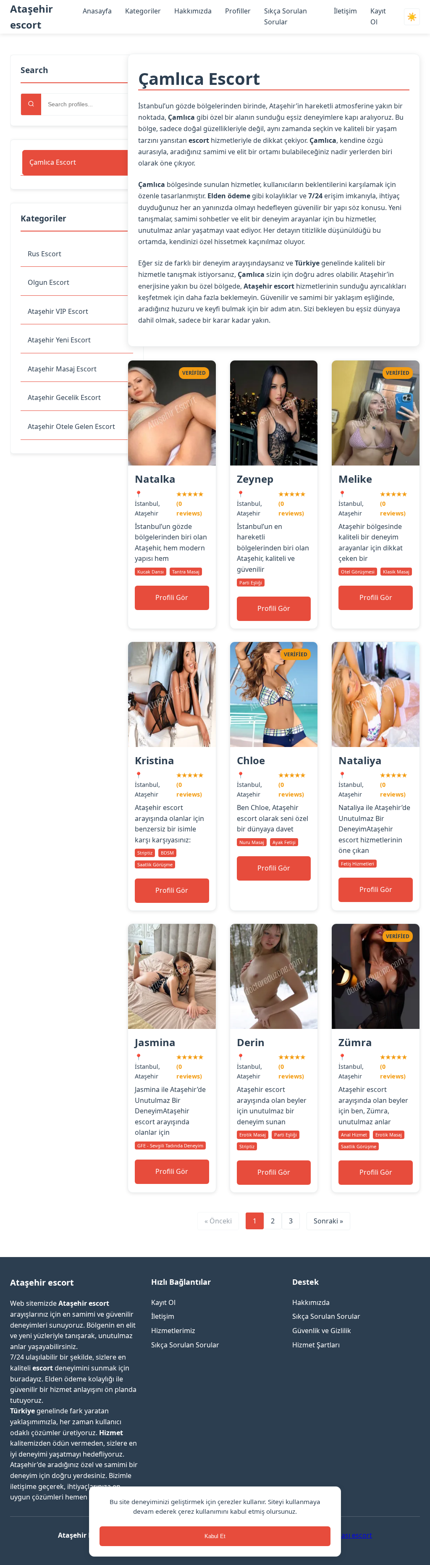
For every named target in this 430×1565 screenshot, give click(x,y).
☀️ (412, 17)
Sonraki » (328, 1221)
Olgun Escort (48, 282)
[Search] (31, 104)
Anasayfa (97, 11)
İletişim (345, 11)
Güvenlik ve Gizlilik (321, 1330)
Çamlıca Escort (52, 162)
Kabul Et (215, 1536)
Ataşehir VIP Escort (58, 311)
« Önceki (218, 1221)
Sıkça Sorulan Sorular (185, 1344)
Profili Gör (171, 597)
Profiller (238, 11)
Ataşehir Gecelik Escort (64, 397)
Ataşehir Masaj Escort (62, 368)
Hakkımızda (193, 11)
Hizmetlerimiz (173, 1330)
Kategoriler (143, 11)
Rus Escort (44, 253)
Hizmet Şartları (316, 1344)
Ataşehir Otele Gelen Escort (71, 426)
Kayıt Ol (163, 1302)
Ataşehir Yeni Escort (59, 340)
